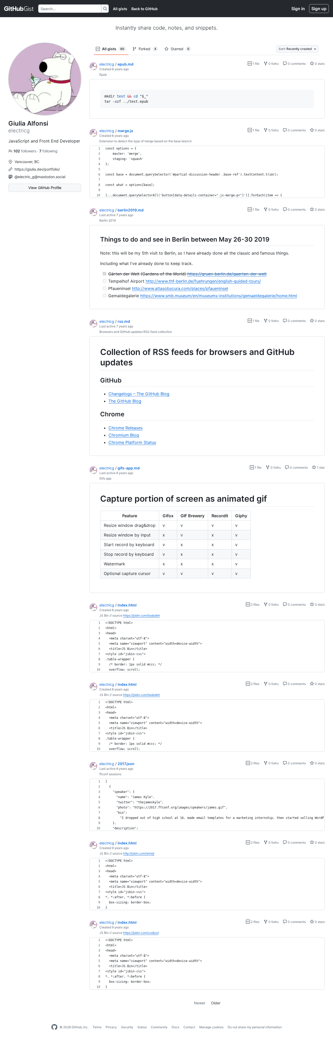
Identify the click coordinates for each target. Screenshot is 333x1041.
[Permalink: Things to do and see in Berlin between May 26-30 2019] (96, 239)
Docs (175, 1027)
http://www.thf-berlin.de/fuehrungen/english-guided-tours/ (203, 281)
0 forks (273, 64)
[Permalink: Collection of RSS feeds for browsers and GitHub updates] (96, 357)
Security (127, 1027)
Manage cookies (211, 1027)
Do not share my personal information (255, 1027)
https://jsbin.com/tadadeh (141, 615)
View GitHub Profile (44, 187)
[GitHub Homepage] (54, 1027)
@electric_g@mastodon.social (40, 176)
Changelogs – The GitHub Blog (138, 393)
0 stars (319, 64)
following (48, 151)
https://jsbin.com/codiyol (141, 933)
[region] (207, 99)
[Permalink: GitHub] (96, 380)
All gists (120, 9)
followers (25, 151)
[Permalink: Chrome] (96, 414)
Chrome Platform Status (132, 442)
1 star (320, 467)
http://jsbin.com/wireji (138, 853)
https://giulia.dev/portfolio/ (37, 169)
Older (215, 1003)
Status (142, 1027)
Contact (189, 1027)
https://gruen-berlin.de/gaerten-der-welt (227, 273)
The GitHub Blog (124, 401)
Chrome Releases (125, 427)
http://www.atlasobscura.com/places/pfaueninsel (180, 288)
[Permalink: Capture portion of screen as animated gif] (96, 498)
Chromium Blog (123, 435)
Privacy (111, 1027)
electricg (106, 64)
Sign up (318, 8)
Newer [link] (199, 1003)
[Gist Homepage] (19, 8)
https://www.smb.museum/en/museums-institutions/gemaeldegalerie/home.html (218, 295)
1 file (255, 64)
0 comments (296, 64)
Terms (97, 1027)
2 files (254, 604)
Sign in (298, 8)
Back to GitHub (144, 9)
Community (159, 1027)
